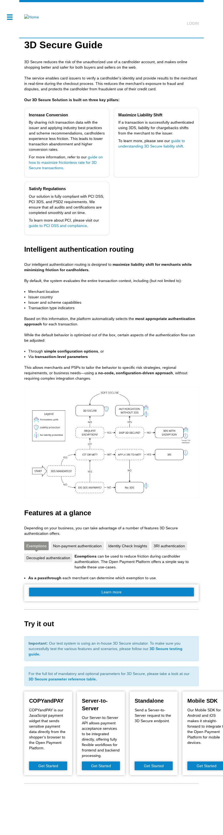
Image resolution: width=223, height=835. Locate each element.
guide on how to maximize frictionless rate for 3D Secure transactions (66, 162)
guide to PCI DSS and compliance (58, 225)
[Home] (29, 14)
